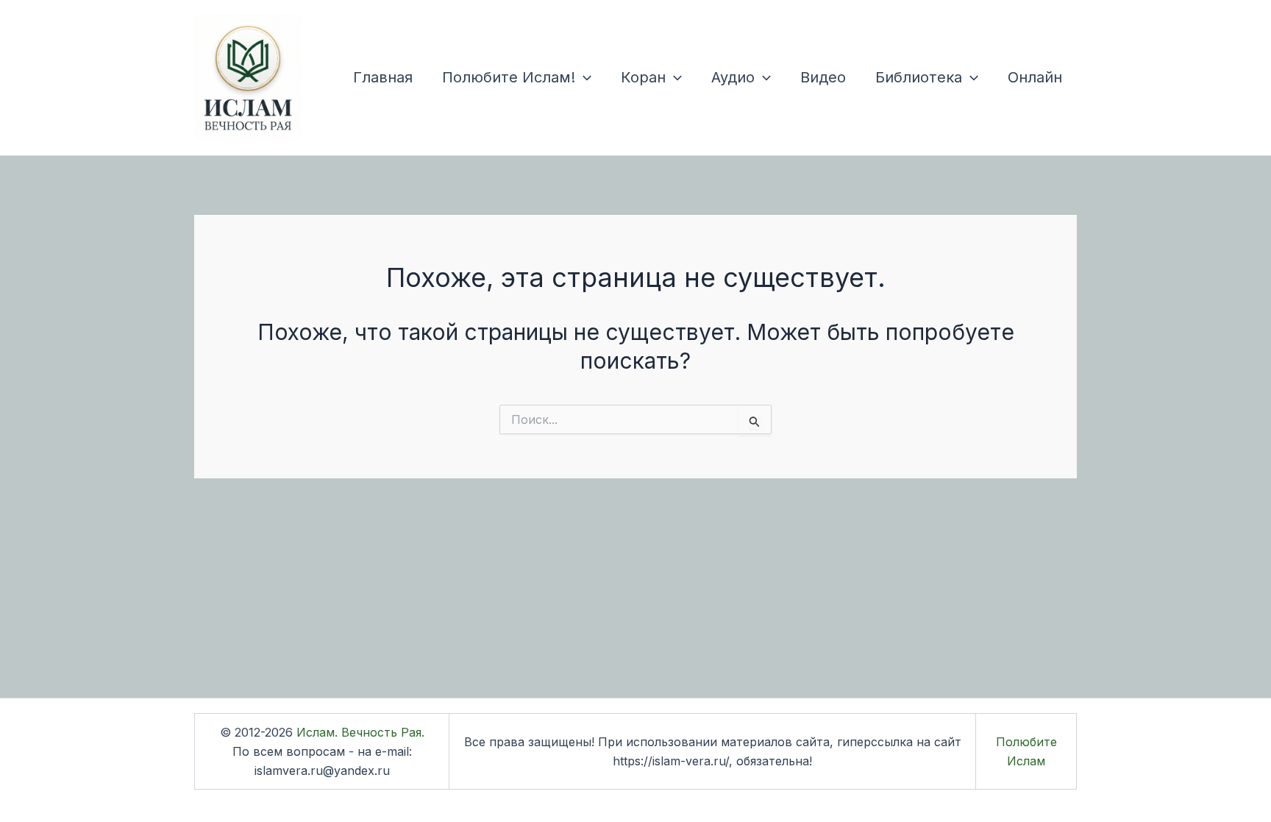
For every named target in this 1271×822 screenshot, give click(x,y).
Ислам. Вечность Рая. (360, 732)
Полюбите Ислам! (508, 77)
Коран (643, 77)
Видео (823, 77)
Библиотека (918, 77)
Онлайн (1035, 77)
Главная (383, 77)
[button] (583, 77)
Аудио (733, 77)
